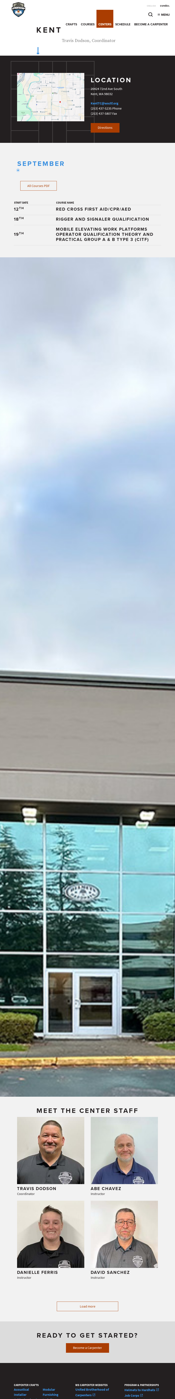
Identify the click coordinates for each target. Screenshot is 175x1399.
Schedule (122, 24)
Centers (104, 24)
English (151, 5)
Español (165, 5)
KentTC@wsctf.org (104, 103)
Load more (87, 1306)
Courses (88, 24)
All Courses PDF (38, 186)
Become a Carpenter (151, 24)
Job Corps (132, 1395)
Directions (105, 127)
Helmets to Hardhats (140, 1390)
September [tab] (41, 164)
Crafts (71, 24)
